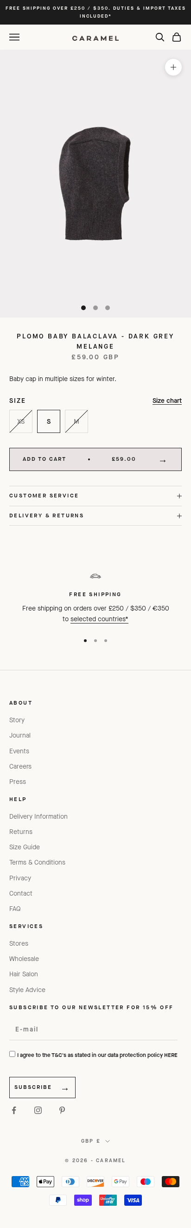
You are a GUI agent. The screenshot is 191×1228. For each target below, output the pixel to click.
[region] (95, 595)
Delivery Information (38, 816)
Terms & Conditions (37, 862)
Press (17, 781)
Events (19, 751)
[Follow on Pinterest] (62, 1110)
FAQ (15, 908)
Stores (18, 943)
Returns (20, 831)
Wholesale (24, 958)
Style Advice (27, 990)
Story (17, 720)
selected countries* (99, 619)
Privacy (20, 878)
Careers (20, 766)
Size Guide (24, 847)
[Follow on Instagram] (38, 1110)
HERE (171, 1055)
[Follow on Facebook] (14, 1110)
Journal (20, 735)
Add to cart (79, 459)
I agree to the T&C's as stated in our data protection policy (97, 1055)
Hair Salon (23, 974)
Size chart (167, 400)
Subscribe (33, 1087)
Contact (20, 893)
